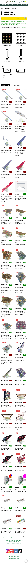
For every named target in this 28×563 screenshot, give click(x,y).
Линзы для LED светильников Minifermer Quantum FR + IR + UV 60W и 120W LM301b (6, 360)
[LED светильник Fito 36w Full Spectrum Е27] (21, 479)
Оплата (18, 538)
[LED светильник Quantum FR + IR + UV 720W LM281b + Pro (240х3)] (7, 301)
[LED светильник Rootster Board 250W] (21, 372)
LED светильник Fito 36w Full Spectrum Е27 (20, 490)
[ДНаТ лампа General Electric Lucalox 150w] (7, 500)
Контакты (23, 538)
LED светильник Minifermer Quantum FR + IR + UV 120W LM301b (21, 337)
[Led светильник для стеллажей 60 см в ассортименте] (7, 94)
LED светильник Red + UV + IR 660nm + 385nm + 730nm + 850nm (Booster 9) (6, 199)
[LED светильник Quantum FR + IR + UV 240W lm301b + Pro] (21, 347)
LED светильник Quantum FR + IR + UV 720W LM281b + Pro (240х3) (6, 314)
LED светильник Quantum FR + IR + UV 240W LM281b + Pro (6, 267)
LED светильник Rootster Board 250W (20, 383)
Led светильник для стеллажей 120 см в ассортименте (6, 128)
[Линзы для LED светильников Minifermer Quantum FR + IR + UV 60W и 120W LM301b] (7, 347)
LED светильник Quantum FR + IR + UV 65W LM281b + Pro (6, 222)
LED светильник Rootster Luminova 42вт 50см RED (20, 198)
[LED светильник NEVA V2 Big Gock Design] (21, 459)
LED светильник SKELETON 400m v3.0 (6, 449)
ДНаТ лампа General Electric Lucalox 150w (6, 511)
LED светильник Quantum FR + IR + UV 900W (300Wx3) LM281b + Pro (20, 314)
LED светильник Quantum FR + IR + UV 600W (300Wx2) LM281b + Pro (20, 290)
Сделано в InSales (14, 560)
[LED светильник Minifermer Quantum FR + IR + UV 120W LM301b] (21, 325)
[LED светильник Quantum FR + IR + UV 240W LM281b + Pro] (7, 255)
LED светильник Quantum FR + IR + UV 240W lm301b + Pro (20, 359)
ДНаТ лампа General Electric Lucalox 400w (6, 532)
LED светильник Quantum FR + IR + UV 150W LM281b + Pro (20, 244)
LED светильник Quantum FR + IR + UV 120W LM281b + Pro (20, 222)
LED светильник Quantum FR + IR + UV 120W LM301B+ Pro (6, 337)
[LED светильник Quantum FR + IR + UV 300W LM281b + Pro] (21, 255)
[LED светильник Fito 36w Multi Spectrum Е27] (7, 479)
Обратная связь (6, 538)
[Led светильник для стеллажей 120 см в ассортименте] (7, 116)
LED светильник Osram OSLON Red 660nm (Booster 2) (20, 176)
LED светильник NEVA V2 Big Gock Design (20, 469)
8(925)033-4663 (23, 4)
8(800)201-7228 (5, 4)
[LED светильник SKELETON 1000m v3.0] (7, 459)
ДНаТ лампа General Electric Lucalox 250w (20, 511)
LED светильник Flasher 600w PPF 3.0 (6, 426)
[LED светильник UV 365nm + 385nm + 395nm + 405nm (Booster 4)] (21, 140)
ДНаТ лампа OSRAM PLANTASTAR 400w (20, 532)
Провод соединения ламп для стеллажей (6, 151)
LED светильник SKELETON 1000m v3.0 (6, 469)
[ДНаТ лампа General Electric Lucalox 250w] (21, 500)
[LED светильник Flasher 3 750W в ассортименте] (21, 416)
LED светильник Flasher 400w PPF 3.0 (20, 406)
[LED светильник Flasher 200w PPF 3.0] (7, 395)
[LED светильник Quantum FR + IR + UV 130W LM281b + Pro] (7, 232)
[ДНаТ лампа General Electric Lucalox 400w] (7, 521)
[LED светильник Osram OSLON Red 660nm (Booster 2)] (21, 164)
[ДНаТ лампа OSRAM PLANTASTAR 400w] (21, 521)
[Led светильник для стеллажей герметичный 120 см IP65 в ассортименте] (21, 116)
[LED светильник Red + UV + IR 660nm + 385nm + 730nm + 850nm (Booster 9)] (7, 186)
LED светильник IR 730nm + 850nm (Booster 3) (5, 176)
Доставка (13, 538)
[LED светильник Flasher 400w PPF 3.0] (21, 395)
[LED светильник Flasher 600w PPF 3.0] (7, 416)
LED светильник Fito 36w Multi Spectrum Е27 (6, 490)
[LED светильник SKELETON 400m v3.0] (7, 438)
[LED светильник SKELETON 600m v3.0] (21, 438)
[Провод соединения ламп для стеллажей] (7, 140)
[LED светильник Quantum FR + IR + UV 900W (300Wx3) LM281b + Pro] (21, 301)
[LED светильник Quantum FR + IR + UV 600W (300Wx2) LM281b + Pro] (21, 277)
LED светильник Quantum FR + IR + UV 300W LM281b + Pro (20, 267)
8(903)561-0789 (14, 4)
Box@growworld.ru (14, 558)
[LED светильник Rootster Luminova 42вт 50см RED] (21, 186)
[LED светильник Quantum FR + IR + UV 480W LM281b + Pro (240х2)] (7, 277)
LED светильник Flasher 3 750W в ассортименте (19, 427)
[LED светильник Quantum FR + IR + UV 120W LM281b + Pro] (21, 210)
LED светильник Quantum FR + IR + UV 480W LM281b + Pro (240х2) (6, 290)
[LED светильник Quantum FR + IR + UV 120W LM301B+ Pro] (7, 325)
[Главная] (2, 8)
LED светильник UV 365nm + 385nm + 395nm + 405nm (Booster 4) (20, 153)
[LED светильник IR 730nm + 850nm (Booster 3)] (7, 164)
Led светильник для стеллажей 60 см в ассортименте (6, 106)
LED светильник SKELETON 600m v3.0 (20, 449)
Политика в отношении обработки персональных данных (14, 544)
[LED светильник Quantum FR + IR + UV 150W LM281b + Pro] (21, 232)
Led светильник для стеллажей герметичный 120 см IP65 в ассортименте (20, 129)
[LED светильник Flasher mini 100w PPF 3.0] (7, 372)
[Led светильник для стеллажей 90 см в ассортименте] (21, 94)
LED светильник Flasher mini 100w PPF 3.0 (6, 384)
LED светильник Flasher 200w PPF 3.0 (6, 406)
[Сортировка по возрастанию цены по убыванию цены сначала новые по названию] (20, 85)
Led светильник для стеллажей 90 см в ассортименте (20, 106)
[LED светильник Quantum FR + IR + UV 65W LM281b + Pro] (7, 210)
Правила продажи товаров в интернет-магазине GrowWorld (14, 541)
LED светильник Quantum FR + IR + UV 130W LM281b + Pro (6, 244)
